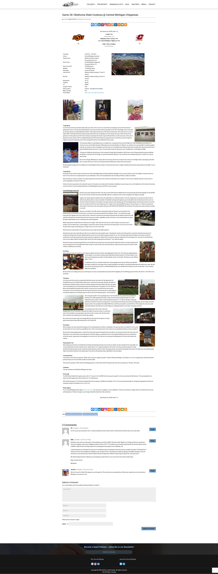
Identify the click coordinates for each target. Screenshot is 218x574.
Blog (127, 4)
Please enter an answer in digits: (70, 519)
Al (71, 428)
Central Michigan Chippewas (73, 414)
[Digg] (115, 24)
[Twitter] (95, 24)
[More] (125, 24)
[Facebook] (92, 24)
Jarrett (73, 469)
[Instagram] (105, 24)
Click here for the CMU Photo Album (94, 92)
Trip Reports (102, 4)
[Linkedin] (99, 24)
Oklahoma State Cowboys (90, 414)
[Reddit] (109, 24)
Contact (152, 4)
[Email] (122, 24)
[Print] (119, 24)
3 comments (87, 19)
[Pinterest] (102, 24)
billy (72, 439)
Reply (152, 429)
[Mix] (112, 24)
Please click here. (88, 390)
